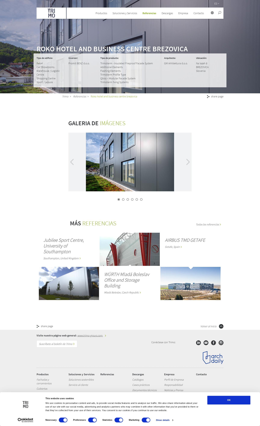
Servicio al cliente (78, 385)
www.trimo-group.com (90, 335)
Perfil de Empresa (174, 379)
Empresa (169, 374)
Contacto (201, 374)
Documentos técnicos (144, 390)
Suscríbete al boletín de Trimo (56, 344)
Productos (43, 374)
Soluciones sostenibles (81, 379)
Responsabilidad (173, 385)
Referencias (149, 13)
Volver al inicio (208, 326)
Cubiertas (42, 388)
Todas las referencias (208, 224)
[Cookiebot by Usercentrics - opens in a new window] (25, 420)
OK (229, 400)
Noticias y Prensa (173, 390)
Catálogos (137, 379)
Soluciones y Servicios (81, 374)
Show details (163, 420)
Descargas (138, 374)
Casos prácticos (141, 385)
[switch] (92, 420)
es (215, 3)
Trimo (65, 96)
